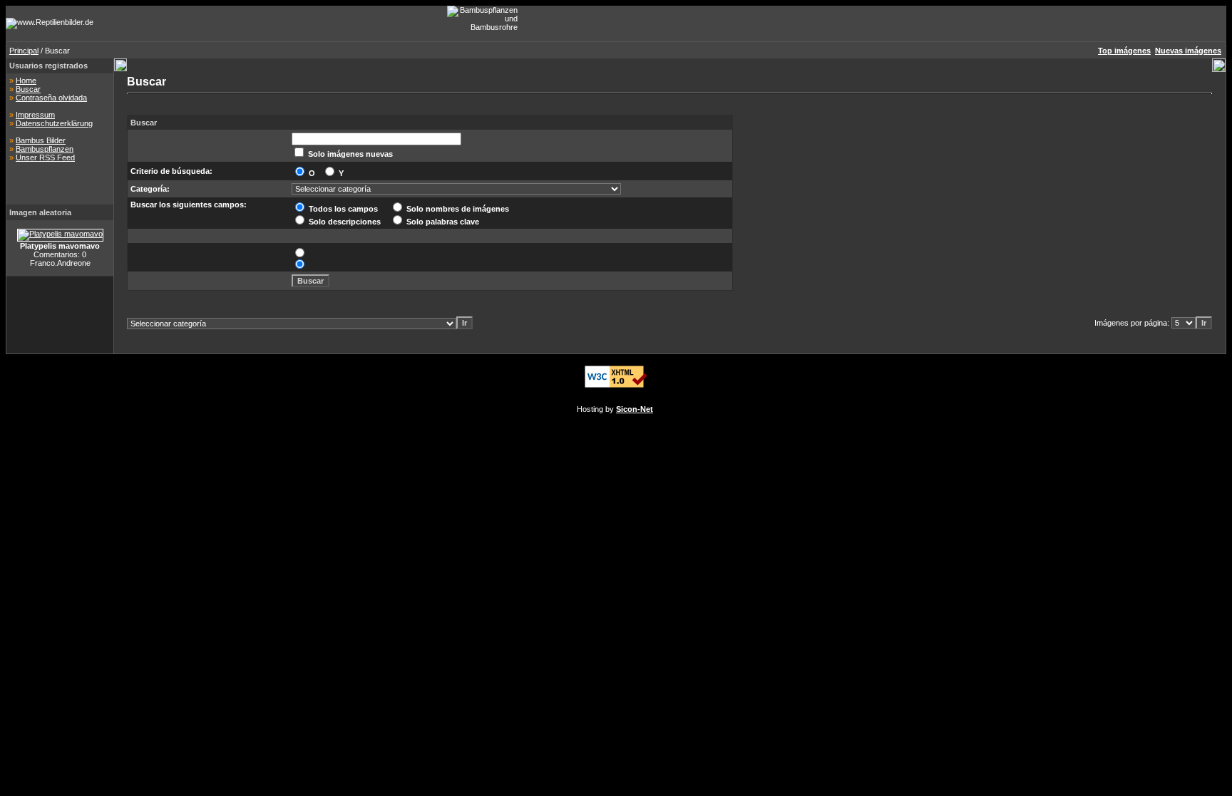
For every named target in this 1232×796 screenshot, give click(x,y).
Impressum (35, 114)
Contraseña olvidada (51, 97)
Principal (23, 50)
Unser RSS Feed (45, 157)
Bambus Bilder (41, 140)
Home (26, 80)
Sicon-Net (634, 409)
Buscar (28, 89)
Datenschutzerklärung (54, 123)
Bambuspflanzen (44, 149)
